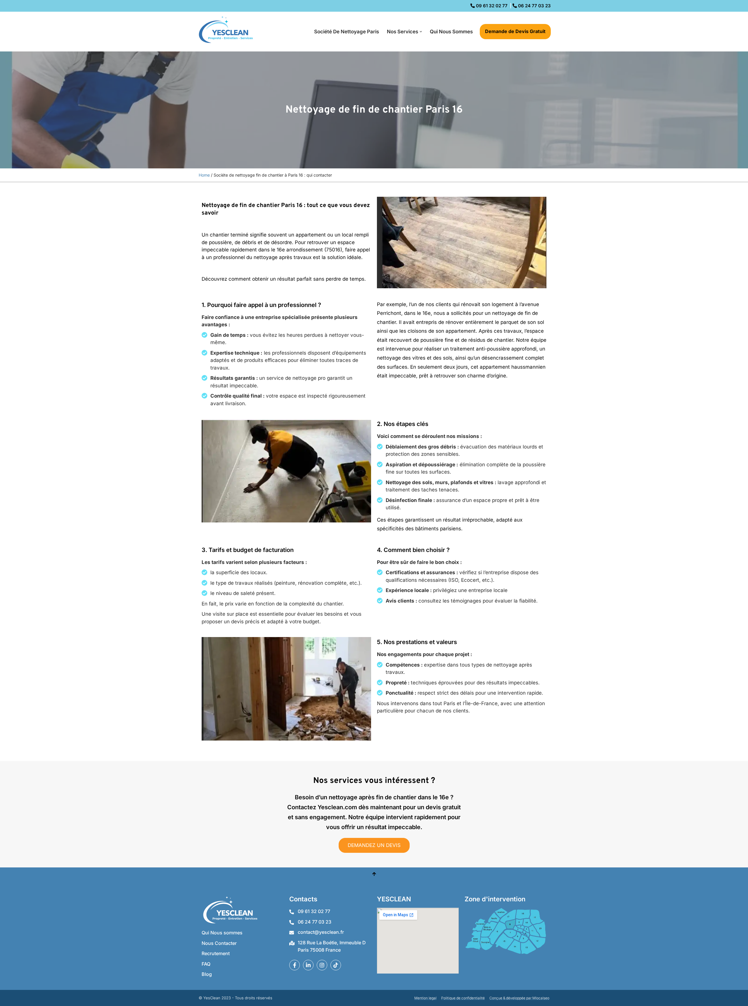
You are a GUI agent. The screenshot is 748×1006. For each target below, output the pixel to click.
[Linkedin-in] (308, 965)
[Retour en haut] (374, 874)
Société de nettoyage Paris (346, 31)
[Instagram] (322, 965)
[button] (421, 31)
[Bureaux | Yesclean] (228, 31)
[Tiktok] (335, 965)
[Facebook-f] (294, 965)
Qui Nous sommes (451, 31)
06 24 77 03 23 (534, 5)
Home (204, 174)
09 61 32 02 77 (491, 5)
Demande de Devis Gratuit (515, 31)
